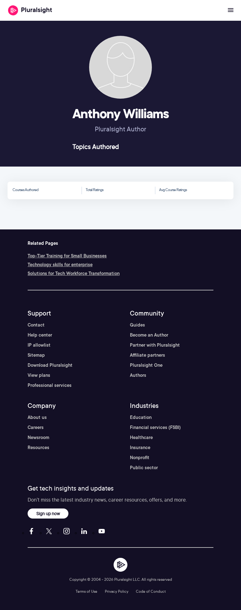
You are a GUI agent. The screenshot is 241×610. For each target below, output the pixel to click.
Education (141, 417)
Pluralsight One (146, 365)
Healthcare (141, 437)
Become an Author (149, 335)
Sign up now (48, 513)
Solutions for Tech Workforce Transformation (74, 273)
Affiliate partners (147, 355)
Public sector (144, 467)
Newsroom (38, 437)
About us (37, 417)
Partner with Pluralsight (155, 345)
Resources (38, 447)
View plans (39, 375)
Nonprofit (139, 457)
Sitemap (36, 355)
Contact (36, 324)
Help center (40, 335)
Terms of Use (86, 591)
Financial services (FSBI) (155, 427)
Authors (138, 375)
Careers (36, 427)
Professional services (50, 385)
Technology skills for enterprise (60, 264)
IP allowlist (39, 345)
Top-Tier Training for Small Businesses (67, 255)
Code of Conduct (151, 591)
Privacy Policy (116, 591)
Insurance (140, 447)
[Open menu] (230, 10)
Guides (137, 324)
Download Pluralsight (50, 365)
